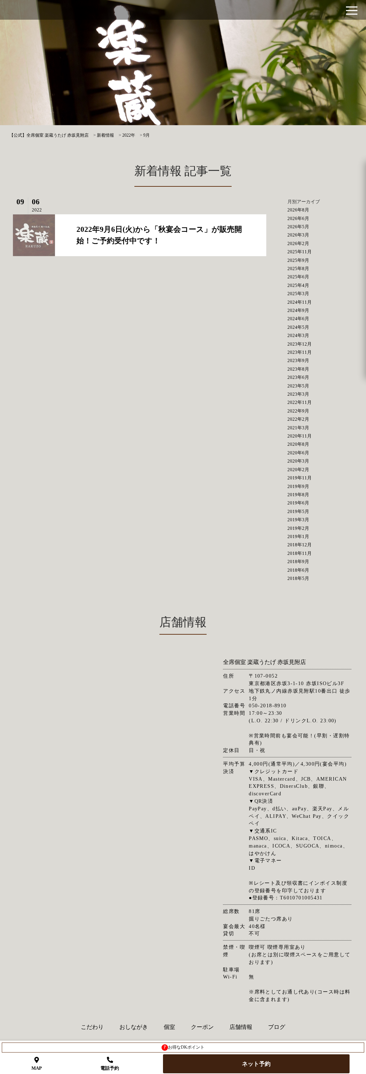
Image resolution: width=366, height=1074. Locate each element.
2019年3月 (298, 519)
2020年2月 (298, 469)
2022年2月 (298, 419)
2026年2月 (298, 243)
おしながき (133, 1027)
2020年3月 (298, 461)
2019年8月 (298, 494)
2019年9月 (298, 486)
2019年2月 (298, 528)
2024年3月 (298, 335)
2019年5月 (298, 511)
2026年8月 (298, 210)
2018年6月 (298, 570)
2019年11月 (299, 477)
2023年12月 (299, 344)
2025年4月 (298, 285)
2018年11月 (299, 553)
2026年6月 (298, 218)
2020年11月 (299, 436)
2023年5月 (298, 386)
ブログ (276, 1027)
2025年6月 (298, 276)
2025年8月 (298, 268)
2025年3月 (298, 293)
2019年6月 (298, 503)
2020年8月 (298, 444)
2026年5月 (298, 226)
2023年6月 (298, 377)
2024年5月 (298, 327)
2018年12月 (299, 544)
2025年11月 (299, 251)
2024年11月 (299, 302)
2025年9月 (298, 260)
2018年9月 (298, 561)
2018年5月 (298, 578)
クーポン (202, 1027)
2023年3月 (298, 394)
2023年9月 (298, 360)
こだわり (92, 1027)
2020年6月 (298, 452)
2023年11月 (299, 352)
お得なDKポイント (184, 1047)
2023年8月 (298, 369)
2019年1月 (298, 536)
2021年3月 (298, 427)
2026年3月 (298, 235)
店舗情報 (240, 1027)
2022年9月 (298, 411)
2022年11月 (299, 402)
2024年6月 (298, 318)
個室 (169, 1027)
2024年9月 (298, 310)
